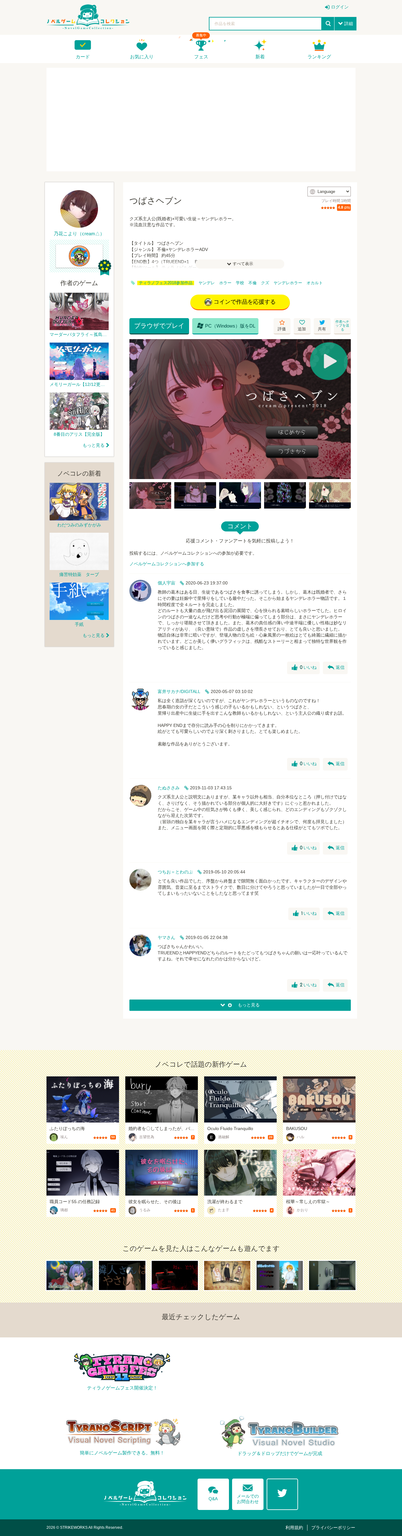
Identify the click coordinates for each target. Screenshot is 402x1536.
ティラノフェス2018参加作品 (166, 283)
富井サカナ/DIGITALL (179, 691)
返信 (336, 667)
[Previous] (136, 409)
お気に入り (142, 56)
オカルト (315, 283)
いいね (304, 667)
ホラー (225, 283)
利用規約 (294, 1527)
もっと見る (94, 445)
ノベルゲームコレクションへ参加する (166, 563)
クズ (265, 283)
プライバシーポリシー (333, 1527)
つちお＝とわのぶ (175, 871)
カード (83, 56)
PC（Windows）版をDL (226, 325)
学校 (240, 283)
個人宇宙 (166, 582)
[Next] (344, 409)
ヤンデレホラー (288, 283)
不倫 (252, 283)
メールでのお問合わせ (248, 1492)
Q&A (213, 1492)
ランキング (319, 56)
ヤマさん (166, 937)
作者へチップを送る (342, 325)
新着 (260, 56)
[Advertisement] (201, 119)
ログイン (340, 6)
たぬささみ (169, 787)
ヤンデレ (206, 283)
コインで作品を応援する (245, 302)
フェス (201, 56)
